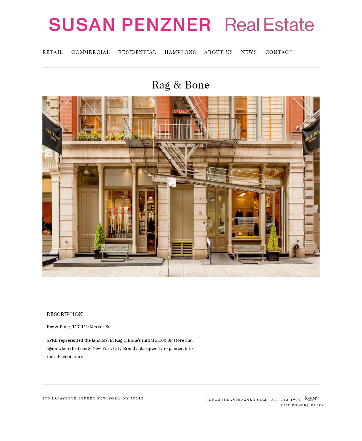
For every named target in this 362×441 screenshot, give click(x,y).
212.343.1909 (286, 400)
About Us (218, 52)
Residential (137, 52)
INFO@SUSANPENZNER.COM (237, 400)
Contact (279, 52)
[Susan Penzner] (181, 24)
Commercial (90, 52)
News (249, 52)
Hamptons (180, 52)
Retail (52, 52)
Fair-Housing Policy (302, 405)
